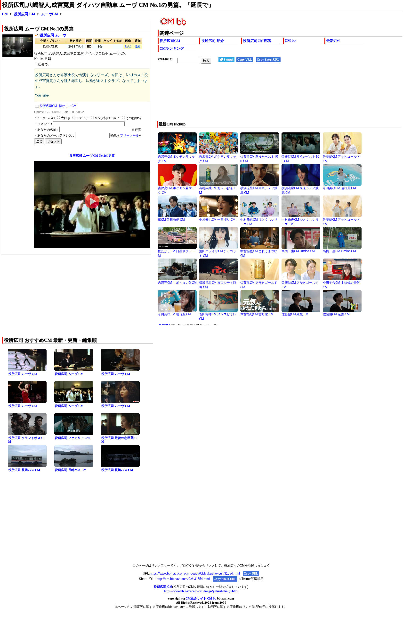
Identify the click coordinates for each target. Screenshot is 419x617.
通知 (137, 46)
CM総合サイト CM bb (200, 598)
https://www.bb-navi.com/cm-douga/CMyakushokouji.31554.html (195, 573)
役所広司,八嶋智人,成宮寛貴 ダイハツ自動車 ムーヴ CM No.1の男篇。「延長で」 (108, 5)
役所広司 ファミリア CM (72, 438)
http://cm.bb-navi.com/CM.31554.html (183, 579)
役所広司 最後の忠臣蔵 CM (119, 439)
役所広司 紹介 (212, 41)
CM (5, 14)
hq (126, 46)
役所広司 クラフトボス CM (25, 439)
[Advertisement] (255, 95)
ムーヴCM (49, 14)
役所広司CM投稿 (257, 41)
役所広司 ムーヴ (53, 35)
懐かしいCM (67, 106)
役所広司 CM (24, 14)
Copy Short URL (268, 59)
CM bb (290, 40)
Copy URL (244, 59)
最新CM (333, 41)
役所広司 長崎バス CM (24, 470)
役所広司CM (170, 41)
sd (130, 46)
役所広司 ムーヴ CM (22, 374)
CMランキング (172, 48)
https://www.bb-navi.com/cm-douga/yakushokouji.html (201, 591)
